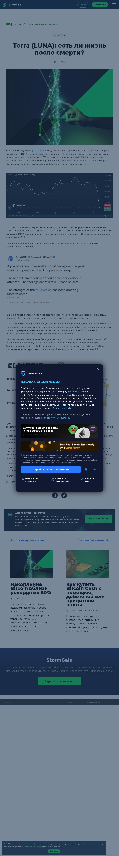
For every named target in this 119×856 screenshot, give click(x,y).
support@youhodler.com (57, 417)
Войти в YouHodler (62, 408)
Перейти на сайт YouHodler (50, 469)
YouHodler (73, 391)
